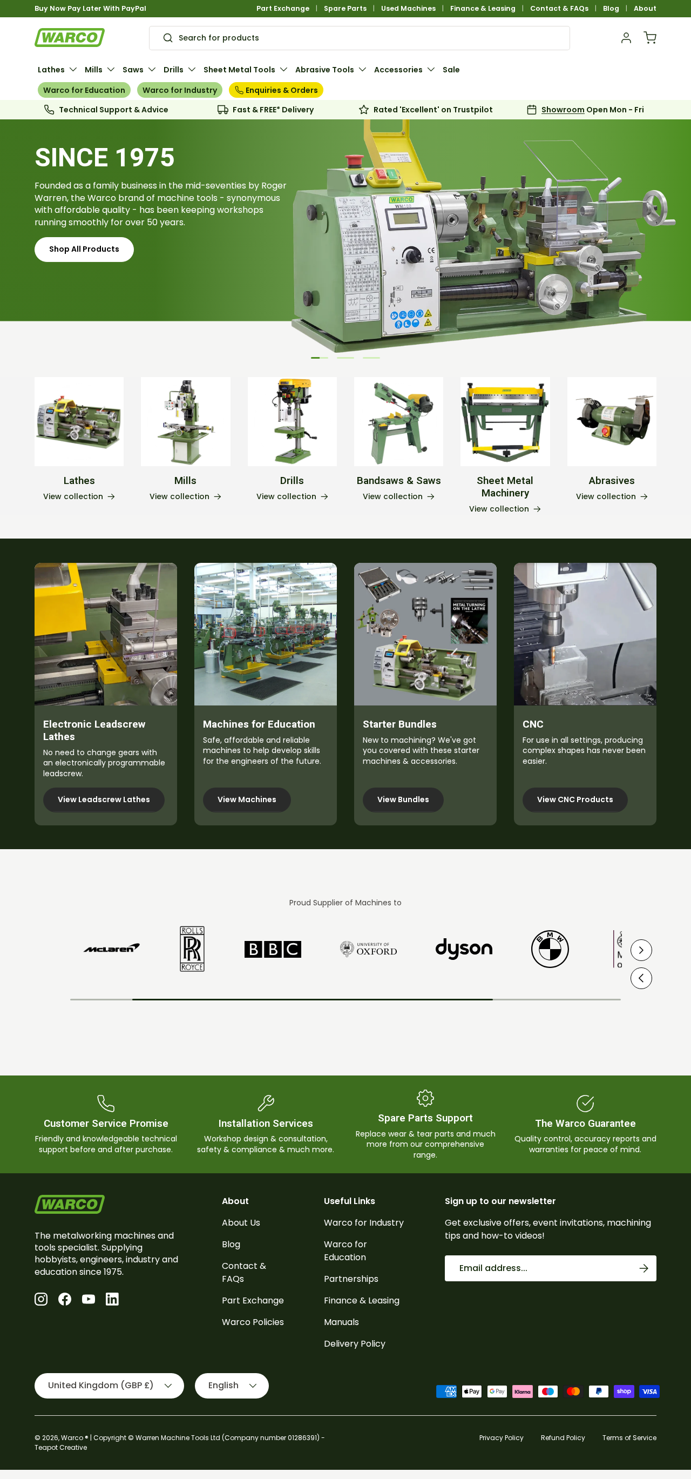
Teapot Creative (61, 1447)
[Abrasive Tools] (611, 421)
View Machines (247, 799)
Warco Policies (253, 1322)
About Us (241, 1222)
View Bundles (403, 799)
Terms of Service (629, 1437)
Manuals (341, 1322)
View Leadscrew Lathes (104, 799)
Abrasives (612, 480)
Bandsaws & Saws (399, 480)
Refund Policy (563, 1437)
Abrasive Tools (324, 69)
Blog (611, 8)
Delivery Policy (354, 1343)
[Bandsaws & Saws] (398, 421)
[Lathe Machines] (79, 421)
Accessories (398, 69)
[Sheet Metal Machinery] (505, 421)
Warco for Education (84, 90)
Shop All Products (84, 266)
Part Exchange (282, 8)
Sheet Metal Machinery (505, 487)
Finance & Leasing (483, 8)
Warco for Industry (180, 90)
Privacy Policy (501, 1437)
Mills (94, 69)
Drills (174, 69)
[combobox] (359, 38)
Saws (133, 69)
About (645, 8)
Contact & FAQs (559, 8)
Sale (451, 69)
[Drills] (292, 421)
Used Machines (408, 8)
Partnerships (351, 1279)
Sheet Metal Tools (239, 69)
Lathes (51, 69)
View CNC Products (575, 799)
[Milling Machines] (185, 421)
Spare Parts (345, 8)
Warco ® (75, 1437)
